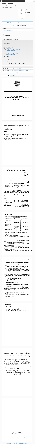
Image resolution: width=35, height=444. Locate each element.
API (26, 443)
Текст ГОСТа (13, 75)
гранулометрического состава (17, 70)
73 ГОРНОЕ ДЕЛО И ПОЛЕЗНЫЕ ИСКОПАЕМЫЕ (13, 49)
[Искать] (34, 1)
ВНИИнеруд (12, 59)
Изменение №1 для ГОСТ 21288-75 (8, 30)
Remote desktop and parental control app (21, 443)
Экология (7, 52)
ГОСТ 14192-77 (5, 68)
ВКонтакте (13, 443)
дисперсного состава (16, 72)
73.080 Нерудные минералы (11, 50)
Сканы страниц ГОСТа (6, 75)
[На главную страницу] (1, 1)
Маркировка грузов (10, 68)
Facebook (10, 443)
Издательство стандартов (14, 61)
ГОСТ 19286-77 (5, 70)
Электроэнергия (8, 48)
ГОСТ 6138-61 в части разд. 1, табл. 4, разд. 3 (14, 22)
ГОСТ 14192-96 (19, 68)
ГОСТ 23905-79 (5, 72)
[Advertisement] (9, 15)
